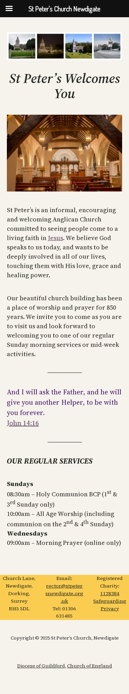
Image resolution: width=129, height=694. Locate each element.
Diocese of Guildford (41, 665)
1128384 (109, 593)
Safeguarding (109, 601)
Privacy (110, 608)
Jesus (55, 238)
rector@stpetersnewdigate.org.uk (64, 593)
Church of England (89, 665)
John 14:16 (23, 423)
